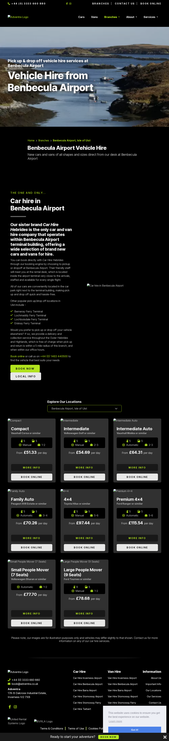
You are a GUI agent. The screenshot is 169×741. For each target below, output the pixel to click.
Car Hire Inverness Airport (87, 678)
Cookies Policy (97, 728)
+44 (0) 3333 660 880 (28, 3)
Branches (100, 3)
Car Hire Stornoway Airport (88, 696)
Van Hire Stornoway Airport (123, 696)
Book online (17, 356)
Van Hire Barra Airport (120, 690)
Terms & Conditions (51, 728)
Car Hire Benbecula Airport (87, 684)
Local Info (26, 376)
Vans (94, 17)
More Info (31, 467)
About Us (156, 678)
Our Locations (153, 690)
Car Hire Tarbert (82, 709)
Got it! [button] (134, 729)
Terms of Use (76, 728)
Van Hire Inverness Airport (122, 678)
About (130, 17)
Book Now (109, 737)
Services (150, 17)
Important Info (153, 684)
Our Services (154, 696)
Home (31, 140)
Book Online (150, 3)
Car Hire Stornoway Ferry (87, 702)
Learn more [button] (115, 721)
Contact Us (125, 3)
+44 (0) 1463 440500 (54, 356)
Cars (81, 17)
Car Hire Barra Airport (85, 690)
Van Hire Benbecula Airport (122, 684)
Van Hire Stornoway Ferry (122, 702)
